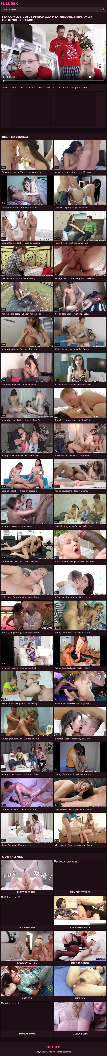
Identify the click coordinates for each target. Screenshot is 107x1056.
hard (65, 87)
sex (21, 87)
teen (5, 87)
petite (13, 87)
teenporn (75, 87)
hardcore (30, 87)
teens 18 (50, 87)
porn (85, 87)
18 (59, 87)
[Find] (104, 9)
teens (40, 87)
